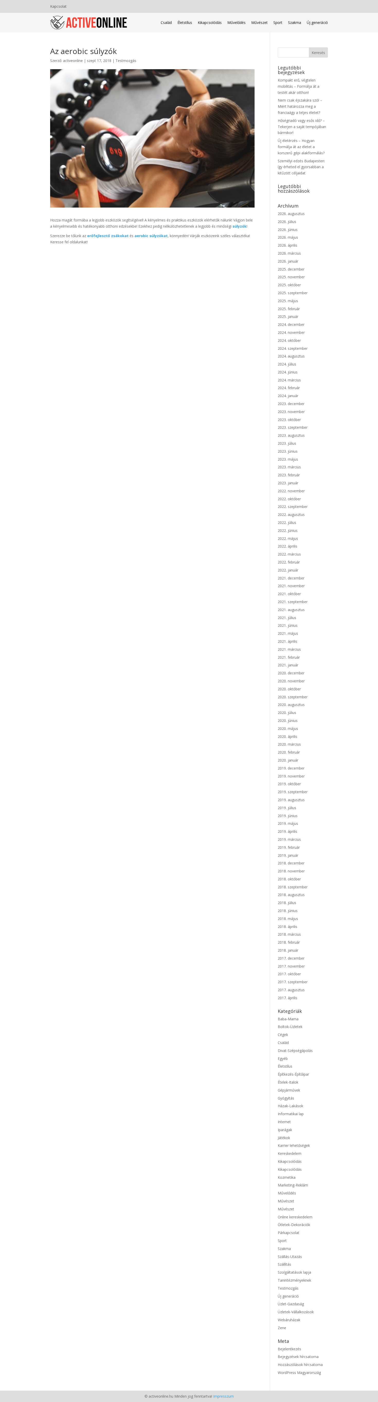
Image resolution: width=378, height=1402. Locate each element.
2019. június (288, 815)
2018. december (291, 863)
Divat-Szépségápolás (295, 1050)
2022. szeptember (293, 506)
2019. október (289, 783)
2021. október (289, 593)
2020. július (287, 712)
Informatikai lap (291, 1113)
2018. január (288, 950)
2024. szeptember (293, 348)
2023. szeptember (293, 427)
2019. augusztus (291, 799)
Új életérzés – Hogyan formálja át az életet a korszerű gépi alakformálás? (301, 146)
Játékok (284, 1137)
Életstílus (184, 22)
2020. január (288, 760)
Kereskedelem (289, 1153)
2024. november (291, 332)
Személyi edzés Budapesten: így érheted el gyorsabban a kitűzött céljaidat (301, 167)
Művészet (259, 22)
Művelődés (236, 22)
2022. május (288, 538)
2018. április (287, 926)
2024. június (288, 372)
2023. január (288, 482)
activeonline (73, 60)
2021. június (288, 625)
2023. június (288, 451)
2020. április (287, 736)
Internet (284, 1121)
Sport (277, 22)
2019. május (288, 823)
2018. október (289, 879)
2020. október (289, 688)
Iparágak (285, 1129)
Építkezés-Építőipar (293, 1074)
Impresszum (223, 1396)
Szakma (294, 22)
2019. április (287, 831)
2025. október (289, 284)
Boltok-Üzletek (290, 1026)
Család (166, 22)
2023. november (291, 411)
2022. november (291, 490)
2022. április (287, 546)
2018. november (291, 871)
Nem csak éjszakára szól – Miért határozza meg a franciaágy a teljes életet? (300, 106)
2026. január (288, 261)
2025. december (291, 269)
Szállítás (284, 1264)
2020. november (291, 680)
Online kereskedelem (295, 1217)
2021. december (291, 578)
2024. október (289, 340)
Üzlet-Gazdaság (291, 1303)
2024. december (291, 324)
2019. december (291, 768)
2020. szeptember (293, 696)
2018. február (289, 942)
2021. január (288, 665)
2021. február (289, 657)
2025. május (288, 300)
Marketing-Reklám (293, 1185)
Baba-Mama (288, 1018)
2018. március (289, 934)
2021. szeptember (293, 601)
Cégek (283, 1034)
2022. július (287, 522)
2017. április (287, 997)
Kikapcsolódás (210, 22)
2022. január (288, 570)
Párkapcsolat (288, 1232)
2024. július (287, 364)
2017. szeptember (293, 981)
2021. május (288, 633)
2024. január (288, 395)
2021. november (291, 585)
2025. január (288, 316)
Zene (282, 1327)
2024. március (289, 380)
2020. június (288, 720)
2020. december (291, 673)
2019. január (288, 855)
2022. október (289, 498)
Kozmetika (286, 1177)
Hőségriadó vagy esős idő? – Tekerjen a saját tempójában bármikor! (302, 126)
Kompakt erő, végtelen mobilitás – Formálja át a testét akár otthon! (298, 86)
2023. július (287, 443)
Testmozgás (125, 60)
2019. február (289, 847)
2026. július (287, 221)
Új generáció (317, 22)
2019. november (291, 776)
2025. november (291, 276)
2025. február (289, 308)
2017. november (291, 966)
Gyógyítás (286, 1098)
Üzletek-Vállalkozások (296, 1311)
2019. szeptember (293, 791)
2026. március (289, 253)
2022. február (289, 562)
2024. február (289, 387)
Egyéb (283, 1058)
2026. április (287, 245)
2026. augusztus (291, 213)
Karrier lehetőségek (294, 1145)
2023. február (289, 474)
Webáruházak (289, 1319)
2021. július (287, 617)
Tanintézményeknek (294, 1280)
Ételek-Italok (288, 1082)
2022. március (289, 554)
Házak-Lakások (290, 1105)
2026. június (288, 229)
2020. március (289, 744)
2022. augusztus (291, 514)
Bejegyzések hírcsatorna (298, 1356)
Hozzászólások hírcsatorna (300, 1364)
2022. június (288, 530)
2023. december (291, 403)
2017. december (291, 958)
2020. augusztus (291, 704)
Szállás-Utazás (290, 1256)
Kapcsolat (58, 7)
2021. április (287, 641)
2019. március (289, 839)
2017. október (289, 973)
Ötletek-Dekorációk (294, 1224)
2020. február (289, 752)
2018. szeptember (293, 887)
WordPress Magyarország (299, 1372)
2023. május (288, 459)
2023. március (289, 467)
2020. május (288, 728)
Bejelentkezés (289, 1348)
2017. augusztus (291, 989)
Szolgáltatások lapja (294, 1272)
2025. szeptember (293, 292)
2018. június (288, 910)
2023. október (289, 419)
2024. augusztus (291, 356)
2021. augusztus (291, 609)
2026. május (288, 237)
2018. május (288, 918)
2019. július (287, 807)
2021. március (289, 649)
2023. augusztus (291, 435)
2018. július (287, 902)
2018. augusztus (291, 894)
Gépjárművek (289, 1090)
